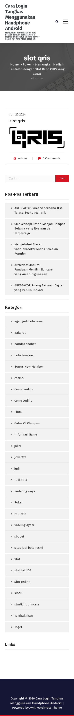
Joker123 (20, 457)
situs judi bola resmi (28, 548)
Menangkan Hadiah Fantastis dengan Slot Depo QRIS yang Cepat (37, 69)
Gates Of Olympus (27, 423)
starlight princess (26, 604)
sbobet (19, 536)
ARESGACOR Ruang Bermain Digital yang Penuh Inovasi (39, 288)
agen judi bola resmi (28, 321)
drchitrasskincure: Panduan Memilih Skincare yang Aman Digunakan (33, 269)
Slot (17, 559)
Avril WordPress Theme (45, 707)
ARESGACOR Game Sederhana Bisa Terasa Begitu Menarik (38, 210)
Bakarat (20, 333)
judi (17, 468)
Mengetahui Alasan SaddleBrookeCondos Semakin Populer (36, 249)
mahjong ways (24, 491)
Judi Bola (20, 480)
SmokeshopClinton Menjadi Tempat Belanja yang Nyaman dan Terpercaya (39, 228)
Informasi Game (25, 434)
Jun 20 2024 (17, 114)
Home (14, 64)
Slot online (22, 582)
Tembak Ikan (23, 615)
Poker (27, 64)
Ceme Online (23, 400)
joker (17, 446)
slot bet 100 (22, 570)
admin (22, 158)
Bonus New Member (28, 366)
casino (19, 378)
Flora (18, 412)
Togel (18, 627)
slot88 (18, 593)
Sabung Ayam (24, 525)
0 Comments (51, 158)
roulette (20, 514)
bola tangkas (24, 355)
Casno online (23, 389)
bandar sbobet (25, 344)
